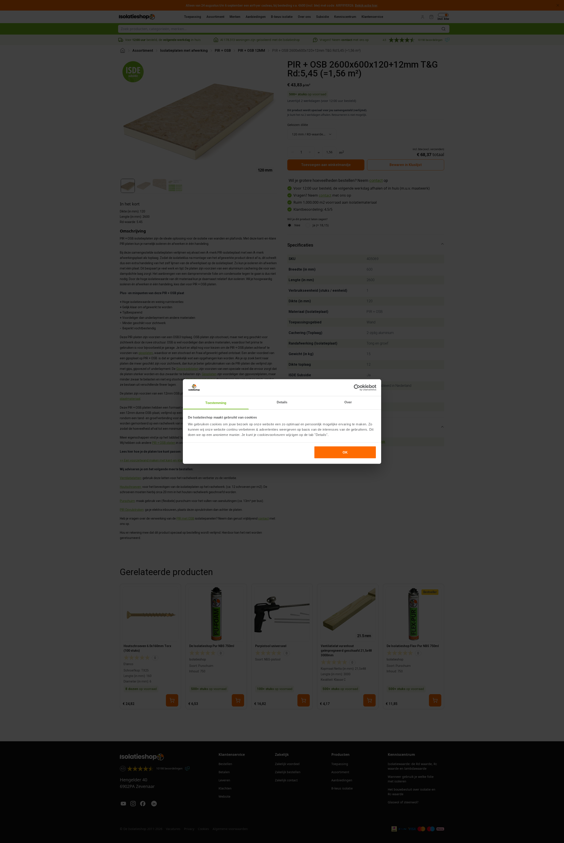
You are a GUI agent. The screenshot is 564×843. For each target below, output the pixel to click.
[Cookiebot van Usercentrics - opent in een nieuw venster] (357, 387)
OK (345, 452)
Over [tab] (348, 402)
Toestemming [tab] (215, 403)
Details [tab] (282, 402)
